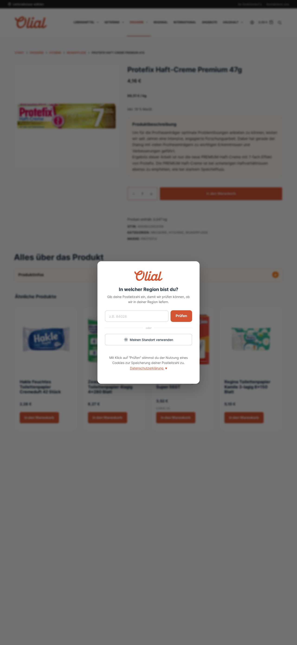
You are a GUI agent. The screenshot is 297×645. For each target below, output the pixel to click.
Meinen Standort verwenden (151, 340)
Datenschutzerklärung (148, 368)
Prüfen (181, 316)
